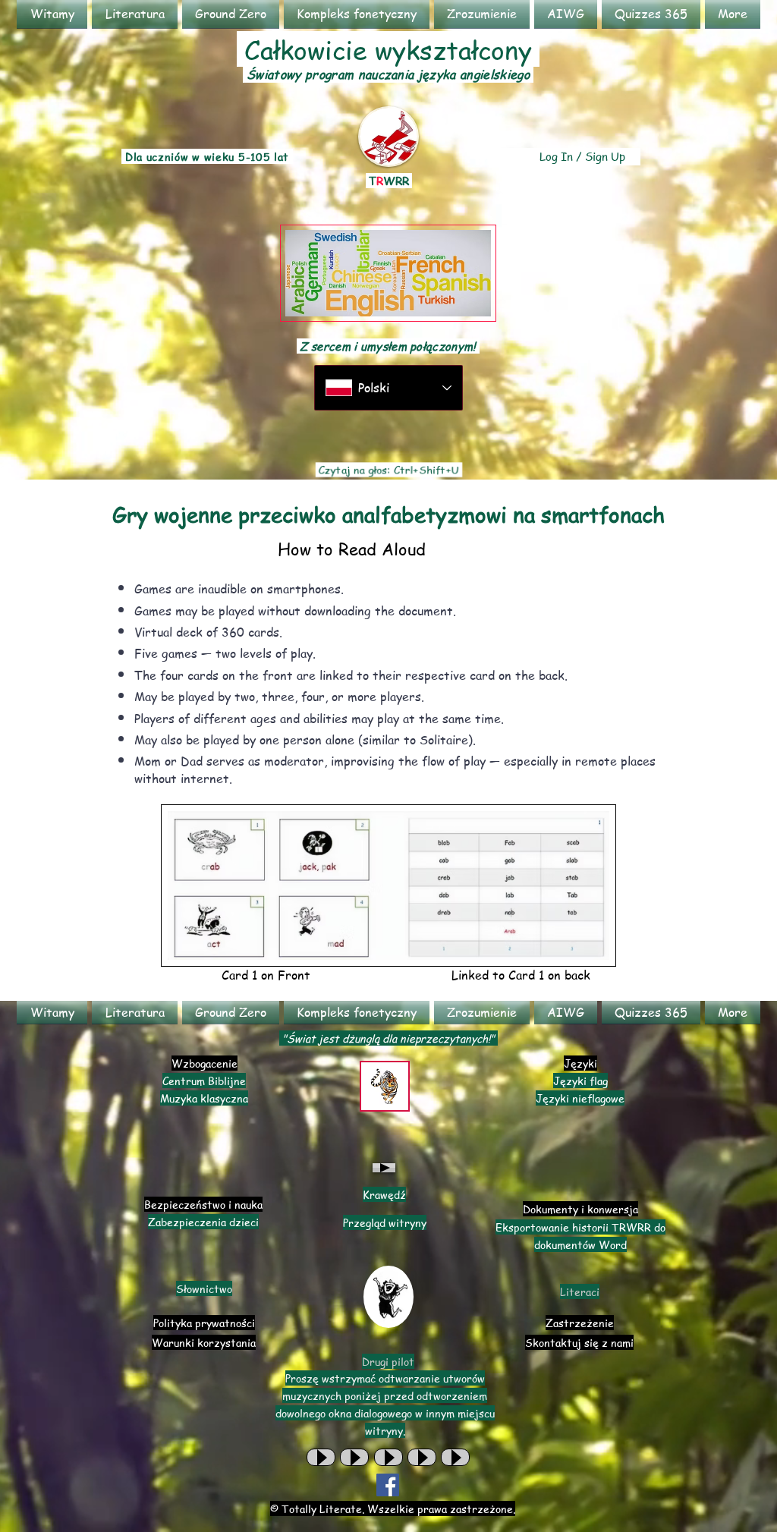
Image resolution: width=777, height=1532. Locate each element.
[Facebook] (387, 1485)
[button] (135, 14)
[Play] (384, 1167)
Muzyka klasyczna (204, 1098)
